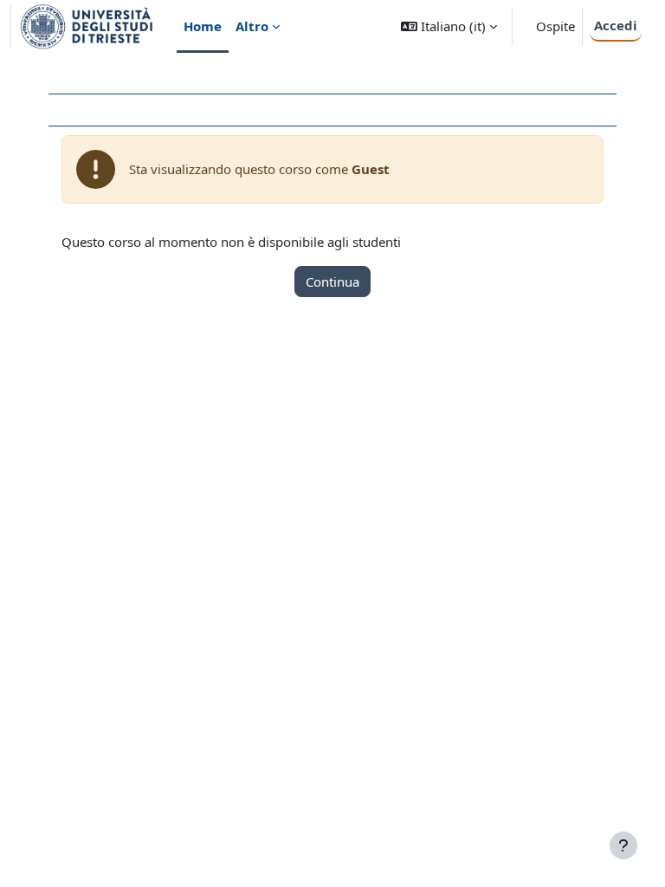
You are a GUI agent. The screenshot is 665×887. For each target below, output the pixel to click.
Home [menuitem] (203, 26)
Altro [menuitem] (252, 26)
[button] (449, 26)
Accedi (615, 25)
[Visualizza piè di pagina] (623, 845)
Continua (332, 281)
